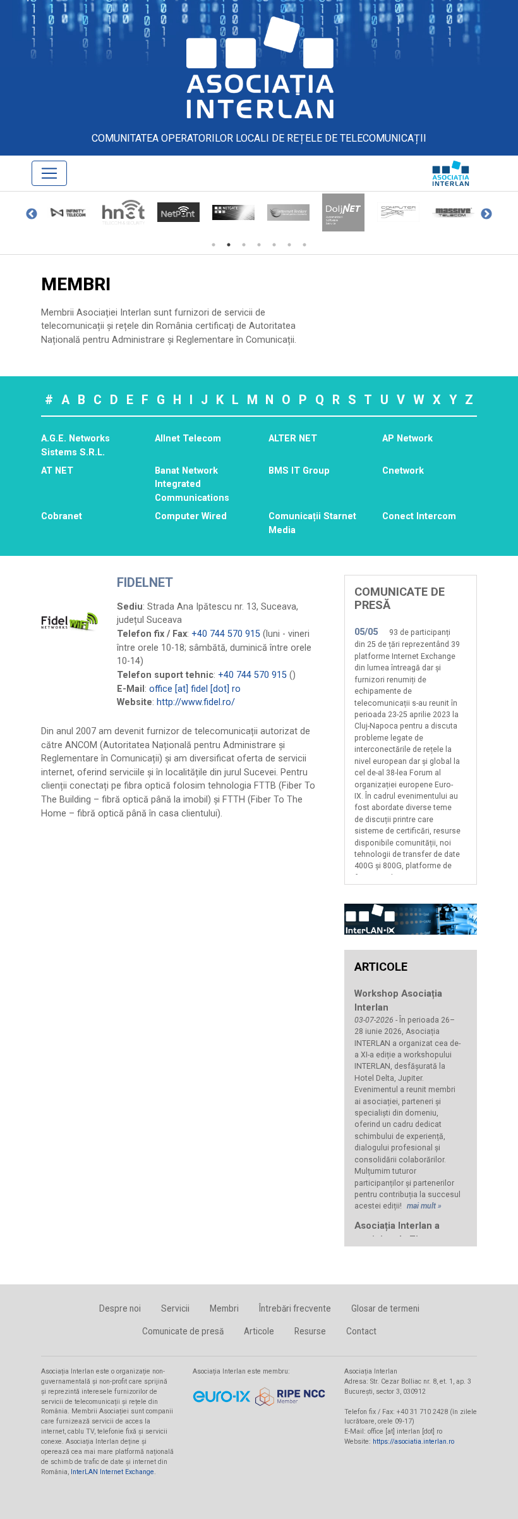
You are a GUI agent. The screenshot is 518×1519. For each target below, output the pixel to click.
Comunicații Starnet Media (312, 523)
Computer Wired (191, 516)
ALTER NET (292, 438)
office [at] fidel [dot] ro (195, 689)
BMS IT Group (299, 470)
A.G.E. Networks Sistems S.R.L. (75, 445)
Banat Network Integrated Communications (192, 484)
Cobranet (61, 516)
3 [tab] (244, 244)
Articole (259, 1331)
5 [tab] (274, 244)
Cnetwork (403, 470)
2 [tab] (228, 244)
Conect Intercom (419, 516)
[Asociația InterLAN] (259, 66)
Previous (31, 214)
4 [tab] (259, 244)
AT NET (57, 470)
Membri (224, 1308)
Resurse (310, 1331)
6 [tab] (289, 244)
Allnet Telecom (188, 438)
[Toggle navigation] (49, 173)
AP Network (407, 438)
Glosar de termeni (385, 1308)
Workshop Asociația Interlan (398, 1000)
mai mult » (424, 1206)
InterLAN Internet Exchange (112, 1472)
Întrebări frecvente (295, 1308)
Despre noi (120, 1308)
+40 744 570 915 (225, 634)
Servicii (175, 1308)
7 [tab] (304, 244)
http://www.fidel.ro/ (196, 702)
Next (486, 214)
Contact (361, 1331)
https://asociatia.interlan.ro (413, 1441)
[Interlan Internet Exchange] (410, 919)
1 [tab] (213, 244)
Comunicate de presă (183, 1331)
